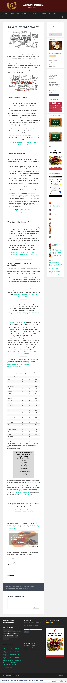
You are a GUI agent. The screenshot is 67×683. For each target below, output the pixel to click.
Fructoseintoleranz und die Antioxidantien (23, 26)
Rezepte (14, 633)
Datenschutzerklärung (44, 13)
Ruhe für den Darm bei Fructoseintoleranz (12, 660)
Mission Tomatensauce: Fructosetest (11, 646)
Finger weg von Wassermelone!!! (10, 662)
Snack (5, 635)
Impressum (26, 13)
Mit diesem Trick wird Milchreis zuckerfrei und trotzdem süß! (18, 588)
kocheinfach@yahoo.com (29, 645)
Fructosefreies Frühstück (56, 255)
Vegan (16, 637)
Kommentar (36, 607)
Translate (57, 27)
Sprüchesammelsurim (10, 635)
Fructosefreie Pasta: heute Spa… (56, 247)
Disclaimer (34, 13)
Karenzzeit (55, 13)
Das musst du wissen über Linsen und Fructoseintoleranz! (56, 219)
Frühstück (14, 631)
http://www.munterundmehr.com (16, 322)
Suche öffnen (63, 17)
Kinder (5, 633)
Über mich (19, 13)
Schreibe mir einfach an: (53, 64)
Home (6, 13)
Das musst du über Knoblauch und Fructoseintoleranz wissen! (26, 490)
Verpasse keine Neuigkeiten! (52, 82)
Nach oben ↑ (61, 675)
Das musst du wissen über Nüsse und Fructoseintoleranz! (56, 233)
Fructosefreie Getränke (29, 494)
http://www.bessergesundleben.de (22, 290)
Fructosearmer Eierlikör (9, 668)
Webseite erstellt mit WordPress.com (11, 675)
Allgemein (11, 629)
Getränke (18, 631)
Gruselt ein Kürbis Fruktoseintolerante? (12, 664)
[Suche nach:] (55, 34)
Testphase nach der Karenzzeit (9, 637)
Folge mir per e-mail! (28, 620)
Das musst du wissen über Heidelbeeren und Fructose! (57, 210)
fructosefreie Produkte (7, 631)
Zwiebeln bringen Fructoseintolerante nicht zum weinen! (56, 206)
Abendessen (6, 629)
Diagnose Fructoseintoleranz (33, 4)
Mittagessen (9, 633)
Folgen (26, 631)
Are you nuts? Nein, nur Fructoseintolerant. (20, 492)
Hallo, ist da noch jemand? (54, 262)
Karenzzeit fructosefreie (56, 245)
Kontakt (12, 13)
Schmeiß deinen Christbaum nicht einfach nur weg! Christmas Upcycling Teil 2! (21, 586)
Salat (18, 633)
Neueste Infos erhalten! (53, 94)
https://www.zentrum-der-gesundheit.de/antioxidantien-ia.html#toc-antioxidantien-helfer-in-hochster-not (24, 211)
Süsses (16, 635)
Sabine (53, 244)
